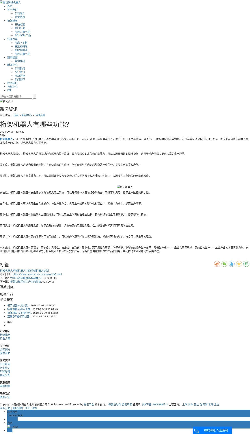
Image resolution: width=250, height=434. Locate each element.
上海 (184, 404)
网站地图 (17, 408)
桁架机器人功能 (22, 270)
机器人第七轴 (22, 31)
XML (35, 408)
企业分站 (5, 408)
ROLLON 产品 (23, 35)
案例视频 (12, 57)
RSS (27, 408)
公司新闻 (20, 68)
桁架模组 (12, 20)
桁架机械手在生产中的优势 (25, 281)
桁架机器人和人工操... (20, 309)
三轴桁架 (20, 24)
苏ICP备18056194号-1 (155, 404)
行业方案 (12, 39)
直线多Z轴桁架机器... (19, 316)
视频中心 (12, 86)
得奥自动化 (114, 404)
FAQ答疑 (20, 75)
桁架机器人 (6, 270)
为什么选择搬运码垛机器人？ (27, 278)
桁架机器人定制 (40, 270)
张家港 (204, 404)
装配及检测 (21, 50)
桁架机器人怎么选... (18, 305)
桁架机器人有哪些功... (20, 312)
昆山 (196, 404)
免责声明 (127, 404)
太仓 (216, 404)
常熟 (210, 404)
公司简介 (20, 13)
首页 (9, 6)
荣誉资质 (20, 17)
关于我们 (12, 9)
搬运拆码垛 (21, 46)
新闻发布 (20, 79)
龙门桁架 (20, 28)
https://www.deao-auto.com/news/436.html (37, 274)
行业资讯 (20, 72)
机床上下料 (21, 42)
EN (9, 90)
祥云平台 (89, 404)
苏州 (190, 404)
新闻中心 (12, 64)
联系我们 (12, 83)
